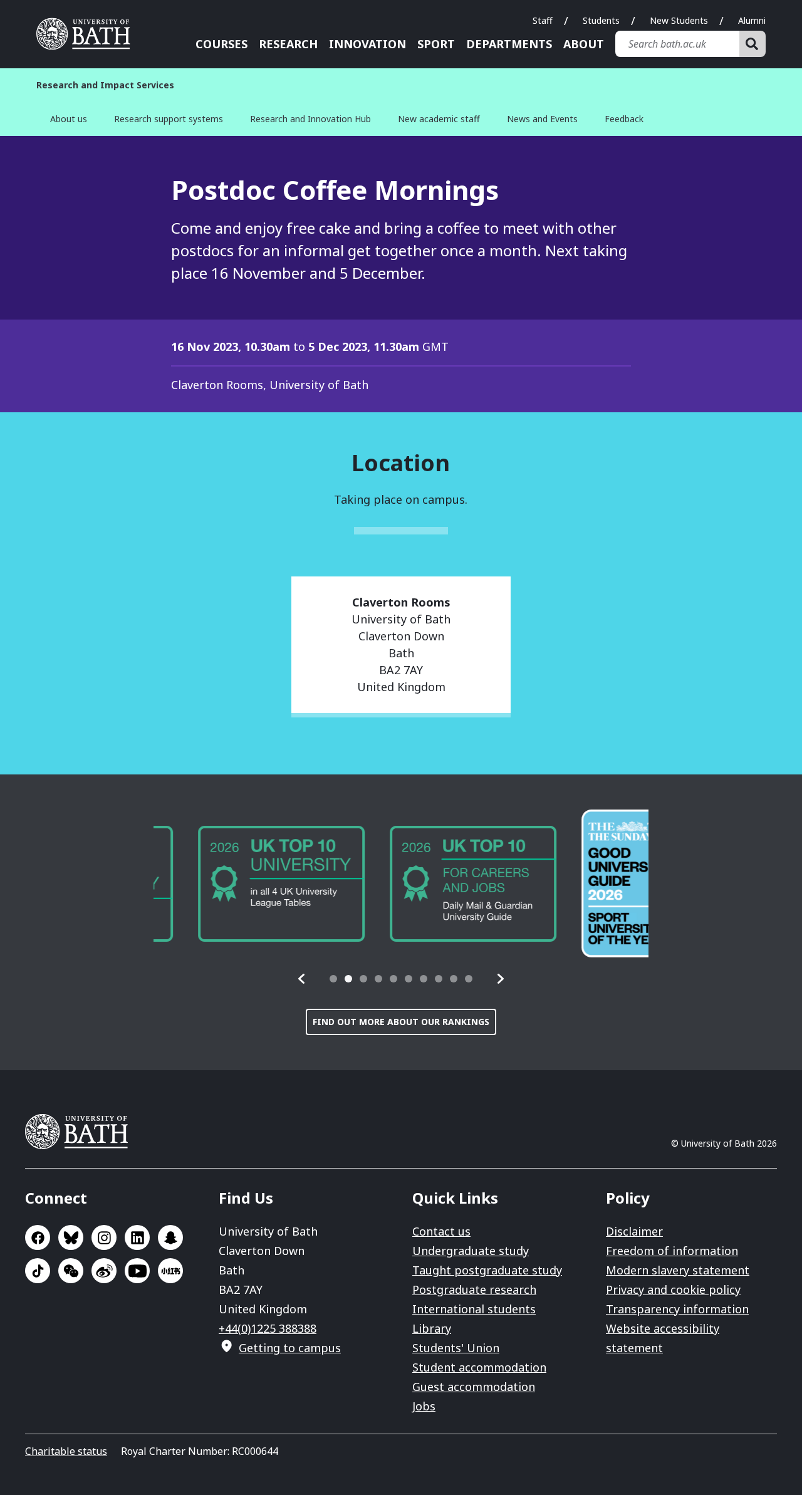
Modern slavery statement (677, 1270)
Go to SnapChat (170, 1237)
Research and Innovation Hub (310, 119)
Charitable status (66, 1451)
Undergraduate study (470, 1250)
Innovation (367, 43)
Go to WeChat (70, 1270)
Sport (436, 43)
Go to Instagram (104, 1237)
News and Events (542, 119)
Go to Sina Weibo (104, 1270)
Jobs (423, 1406)
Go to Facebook (37, 1237)
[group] (237, 884)
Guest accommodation (473, 1386)
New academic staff (439, 119)
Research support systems (168, 119)
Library (431, 1328)
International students (474, 1308)
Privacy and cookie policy (673, 1289)
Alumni (752, 20)
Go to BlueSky (70, 1237)
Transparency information (677, 1308)
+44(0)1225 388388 (267, 1328)
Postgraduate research (474, 1289)
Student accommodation (479, 1367)
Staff (543, 20)
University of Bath (87, 33)
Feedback (624, 119)
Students (601, 20)
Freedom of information (672, 1250)
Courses (221, 43)
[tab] (333, 978)
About (583, 43)
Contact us (441, 1231)
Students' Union (455, 1347)
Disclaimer (634, 1231)
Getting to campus (290, 1347)
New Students (679, 20)
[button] (302, 978)
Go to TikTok (37, 1270)
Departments (509, 43)
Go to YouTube (137, 1270)
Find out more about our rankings (401, 1022)
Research (288, 43)
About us (68, 119)
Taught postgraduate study (487, 1270)
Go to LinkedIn (137, 1237)
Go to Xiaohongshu (170, 1270)
